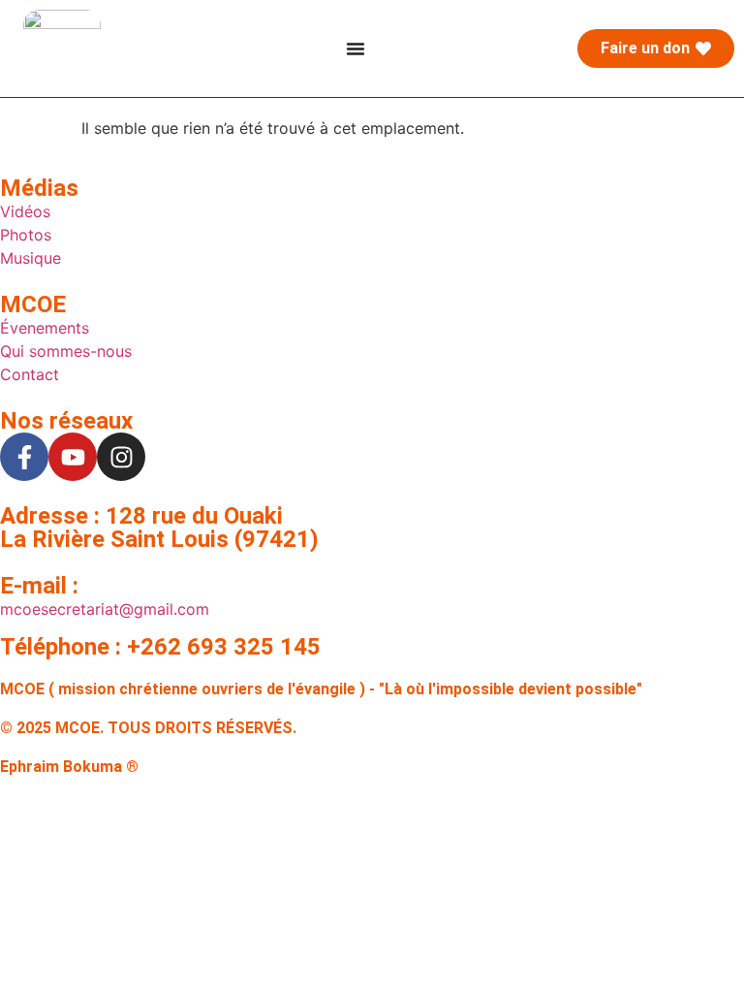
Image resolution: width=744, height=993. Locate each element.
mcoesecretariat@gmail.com (104, 609)
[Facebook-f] (24, 456)
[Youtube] (72, 456)
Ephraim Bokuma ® (69, 766)
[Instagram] (121, 456)
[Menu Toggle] (355, 48)
